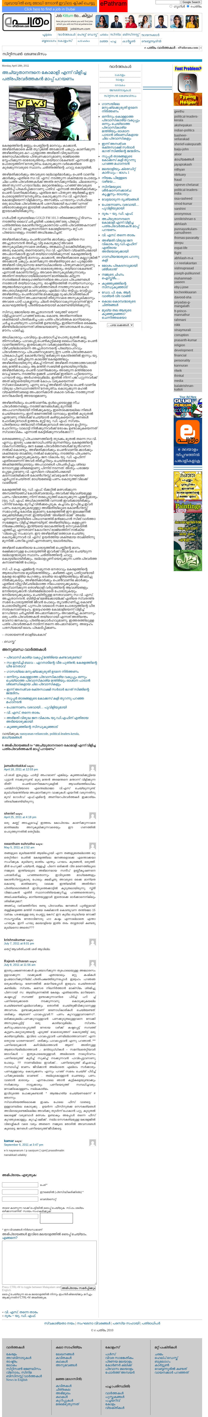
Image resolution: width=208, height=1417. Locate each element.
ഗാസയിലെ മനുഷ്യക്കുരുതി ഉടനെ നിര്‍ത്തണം (42, 671)
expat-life (180, 248)
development (183, 350)
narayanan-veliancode (34, 733)
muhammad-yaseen (183, 280)
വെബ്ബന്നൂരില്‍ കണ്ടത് (171, 1368)
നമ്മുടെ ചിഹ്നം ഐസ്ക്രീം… (113, 276)
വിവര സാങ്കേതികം (119, 1358)
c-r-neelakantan (185, 263)
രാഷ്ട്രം (11, 1361)
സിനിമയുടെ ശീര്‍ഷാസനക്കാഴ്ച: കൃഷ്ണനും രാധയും (117, 190)
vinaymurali (182, 330)
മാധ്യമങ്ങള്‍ (12, 737)
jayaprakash (183, 164)
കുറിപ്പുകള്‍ (64, 1400)
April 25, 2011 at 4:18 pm (20, 817)
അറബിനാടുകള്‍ (18, 1358)
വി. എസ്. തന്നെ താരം (23, 712)
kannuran (181, 365)
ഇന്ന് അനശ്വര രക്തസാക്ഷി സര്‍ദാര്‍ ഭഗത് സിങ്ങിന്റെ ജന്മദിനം (121, 147)
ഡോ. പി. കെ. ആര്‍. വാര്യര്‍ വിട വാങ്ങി (116, 294)
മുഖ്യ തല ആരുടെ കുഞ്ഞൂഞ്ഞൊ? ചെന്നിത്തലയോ (116, 314)
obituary (180, 174)
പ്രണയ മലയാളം (118, 1361)
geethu (179, 111)
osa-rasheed (183, 198)
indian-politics (184, 130)
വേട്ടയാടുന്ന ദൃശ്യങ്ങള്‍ (120, 199)
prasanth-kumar (185, 340)
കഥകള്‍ (62, 1361)
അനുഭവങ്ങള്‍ (66, 1365)
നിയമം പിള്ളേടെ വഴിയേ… (114, 179)
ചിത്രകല (63, 1389)
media (178, 380)
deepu (178, 243)
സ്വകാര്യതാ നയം (59, 1323)
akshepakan (183, 125)
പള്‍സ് (110, 1354)
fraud (178, 179)
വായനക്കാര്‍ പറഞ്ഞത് (171, 1372)
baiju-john (181, 149)
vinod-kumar (183, 203)
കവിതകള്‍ (64, 1358)
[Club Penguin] (188, 416)
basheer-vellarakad (181, 137)
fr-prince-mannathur (182, 312)
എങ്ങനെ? (9, 1237)
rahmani (180, 320)
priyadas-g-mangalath (182, 304)
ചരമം (159, 1354)
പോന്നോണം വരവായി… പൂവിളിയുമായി (36, 707)
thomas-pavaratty (186, 237)
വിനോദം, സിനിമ (19, 1372)
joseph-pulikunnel (187, 273)
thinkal (179, 375)
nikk (177, 325)
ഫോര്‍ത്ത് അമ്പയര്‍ (119, 1372)
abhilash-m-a (183, 258)
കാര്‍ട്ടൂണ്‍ (162, 1365)
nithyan (179, 169)
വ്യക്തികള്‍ (114, 1407)
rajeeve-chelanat (186, 184)
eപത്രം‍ (196, 6)
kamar (9, 1141)
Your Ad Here (188, 396)
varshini (180, 208)
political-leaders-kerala (64, 733)
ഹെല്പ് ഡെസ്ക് (166, 1358)
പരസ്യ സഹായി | (127, 1323)
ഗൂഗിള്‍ (179, 6)
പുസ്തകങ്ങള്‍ (114, 1397)
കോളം (110, 1404)
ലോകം (11, 1365)
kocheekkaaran (185, 292)
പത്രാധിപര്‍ (151, 1323)
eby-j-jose (181, 287)
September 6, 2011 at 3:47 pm (23, 1144)
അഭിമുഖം (63, 1393)
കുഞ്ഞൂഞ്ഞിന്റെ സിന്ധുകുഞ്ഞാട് (31, 727)
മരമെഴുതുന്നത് (67, 1404)
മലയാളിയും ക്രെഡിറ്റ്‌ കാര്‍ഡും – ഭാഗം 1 (118, 170)
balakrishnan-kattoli (184, 387)
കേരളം (11, 1354)
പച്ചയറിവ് (112, 1400)
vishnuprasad (184, 268)
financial (180, 355)
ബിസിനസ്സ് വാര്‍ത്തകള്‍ (24, 1376)
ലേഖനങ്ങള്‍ (65, 1354)
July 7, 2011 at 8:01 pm (19, 943)
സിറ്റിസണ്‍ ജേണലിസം (23, 1368)
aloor (178, 154)
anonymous (182, 213)
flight (177, 253)
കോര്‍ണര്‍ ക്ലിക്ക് (118, 1365)
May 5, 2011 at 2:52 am (19, 847)
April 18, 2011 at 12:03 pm (21, 769)
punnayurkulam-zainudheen (186, 230)
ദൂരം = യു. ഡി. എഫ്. (20, 1315)
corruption (181, 335)
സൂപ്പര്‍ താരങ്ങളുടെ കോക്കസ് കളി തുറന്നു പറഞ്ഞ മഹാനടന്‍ (119, 160)
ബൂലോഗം (162, 1361)
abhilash (180, 224)
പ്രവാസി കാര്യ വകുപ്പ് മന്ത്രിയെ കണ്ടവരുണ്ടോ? (44, 657)
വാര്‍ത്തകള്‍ (114, 1393)
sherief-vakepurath (187, 144)
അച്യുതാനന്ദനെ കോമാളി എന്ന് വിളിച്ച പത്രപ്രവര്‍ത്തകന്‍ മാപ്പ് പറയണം (120, 224)
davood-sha (182, 297)
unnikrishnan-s (185, 219)
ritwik (178, 370)
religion (179, 345)
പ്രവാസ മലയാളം (119, 1368)
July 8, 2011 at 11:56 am (20, 964)
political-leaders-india (186, 191)
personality (182, 360)
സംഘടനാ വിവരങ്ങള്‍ (94, 1323)
